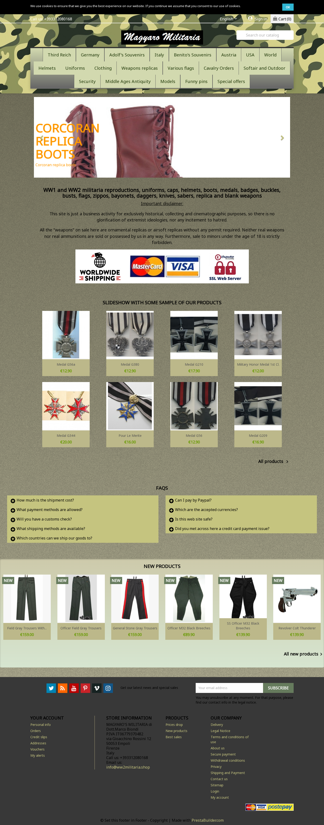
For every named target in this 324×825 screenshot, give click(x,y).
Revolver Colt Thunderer (297, 628)
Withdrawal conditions (228, 760)
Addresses (38, 743)
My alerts (37, 755)
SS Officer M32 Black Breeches (243, 625)
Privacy (216, 766)
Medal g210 (194, 364)
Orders (35, 730)
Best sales (174, 737)
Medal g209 (258, 435)
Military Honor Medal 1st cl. (258, 364)
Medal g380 (130, 364)
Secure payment (223, 754)
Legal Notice (220, 730)
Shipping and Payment (228, 772)
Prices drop (174, 724)
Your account (47, 718)
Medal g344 (66, 435)
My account (220, 797)
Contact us (219, 779)
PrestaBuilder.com (208, 820)
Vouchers (37, 749)
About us (218, 748)
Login (215, 791)
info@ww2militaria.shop (128, 767)
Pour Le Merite (130, 435)
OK (288, 7)
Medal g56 (194, 435)
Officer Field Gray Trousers (81, 628)
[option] (162, 137)
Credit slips (38, 737)
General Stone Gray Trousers (135, 628)
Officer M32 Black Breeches (188, 628)
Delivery (217, 724)
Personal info (40, 724)
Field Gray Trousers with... (27, 628)
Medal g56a (66, 364)
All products (274, 462)
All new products (304, 654)
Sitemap (217, 785)
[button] (53, 137)
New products (176, 730)
